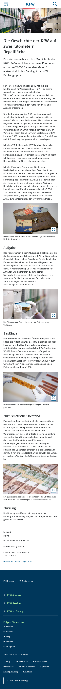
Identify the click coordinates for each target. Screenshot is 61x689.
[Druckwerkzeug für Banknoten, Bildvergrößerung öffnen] (53, 490)
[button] (17, 680)
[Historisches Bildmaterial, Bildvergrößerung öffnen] (53, 398)
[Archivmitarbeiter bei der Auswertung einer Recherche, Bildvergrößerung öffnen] (53, 315)
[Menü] (6, 4)
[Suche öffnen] (55, 4)
